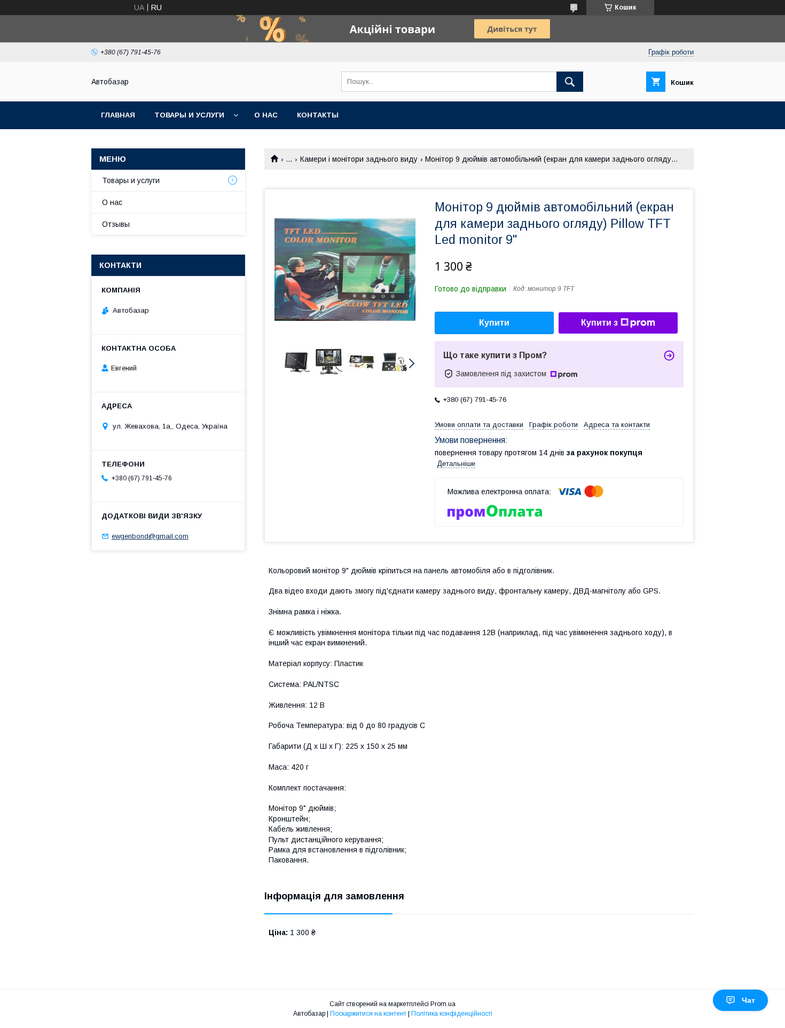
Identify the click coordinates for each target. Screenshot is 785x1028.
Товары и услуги (189, 115)
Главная (118, 115)
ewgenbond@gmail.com (150, 536)
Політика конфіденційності (451, 1013)
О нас (266, 115)
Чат (748, 1000)
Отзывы (116, 224)
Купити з (599, 322)
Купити (494, 322)
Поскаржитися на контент (368, 1013)
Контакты (318, 115)
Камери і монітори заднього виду (359, 159)
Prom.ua (443, 1004)
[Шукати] (569, 82)
